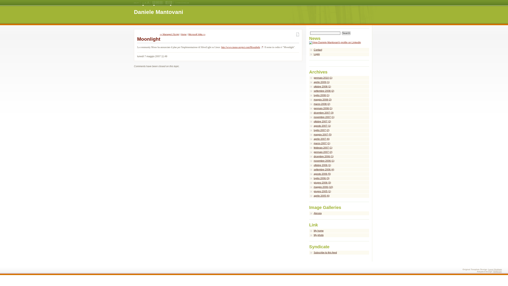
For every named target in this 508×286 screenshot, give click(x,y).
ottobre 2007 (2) (322, 121)
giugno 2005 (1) (322, 191)
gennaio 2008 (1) (323, 108)
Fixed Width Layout (161, 3)
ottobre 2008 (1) (322, 86)
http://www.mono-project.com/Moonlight (240, 47)
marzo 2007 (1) (322, 143)
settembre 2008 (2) (324, 91)
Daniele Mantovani (158, 12)
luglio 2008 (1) (321, 95)
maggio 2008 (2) (323, 99)
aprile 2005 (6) (322, 195)
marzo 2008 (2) (322, 104)
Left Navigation (166, 3)
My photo (319, 235)
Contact (318, 49)
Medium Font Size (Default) (143, 3)
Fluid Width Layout (157, 3)
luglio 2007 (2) (321, 130)
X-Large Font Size (148, 3)
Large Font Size (145, 3)
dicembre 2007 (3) (324, 112)
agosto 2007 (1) (322, 126)
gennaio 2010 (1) (323, 77)
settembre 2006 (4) (324, 169)
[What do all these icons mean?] (136, 3)
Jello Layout (153, 3)
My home (319, 230)
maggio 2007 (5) (323, 134)
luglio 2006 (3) (321, 178)
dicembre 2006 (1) (324, 156)
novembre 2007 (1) (324, 117)
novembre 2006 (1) (324, 160)
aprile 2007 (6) (322, 139)
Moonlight (148, 39)
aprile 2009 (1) (322, 82)
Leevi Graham (495, 269)
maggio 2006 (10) (323, 187)
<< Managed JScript (169, 34)
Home (184, 34)
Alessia (318, 213)
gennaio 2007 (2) (323, 152)
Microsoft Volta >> (196, 34)
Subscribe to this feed (325, 252)
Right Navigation (170, 3)
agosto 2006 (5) (322, 174)
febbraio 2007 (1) (323, 147)
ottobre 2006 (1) (322, 165)
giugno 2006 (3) (322, 182)
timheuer (497, 272)
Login (317, 54)
